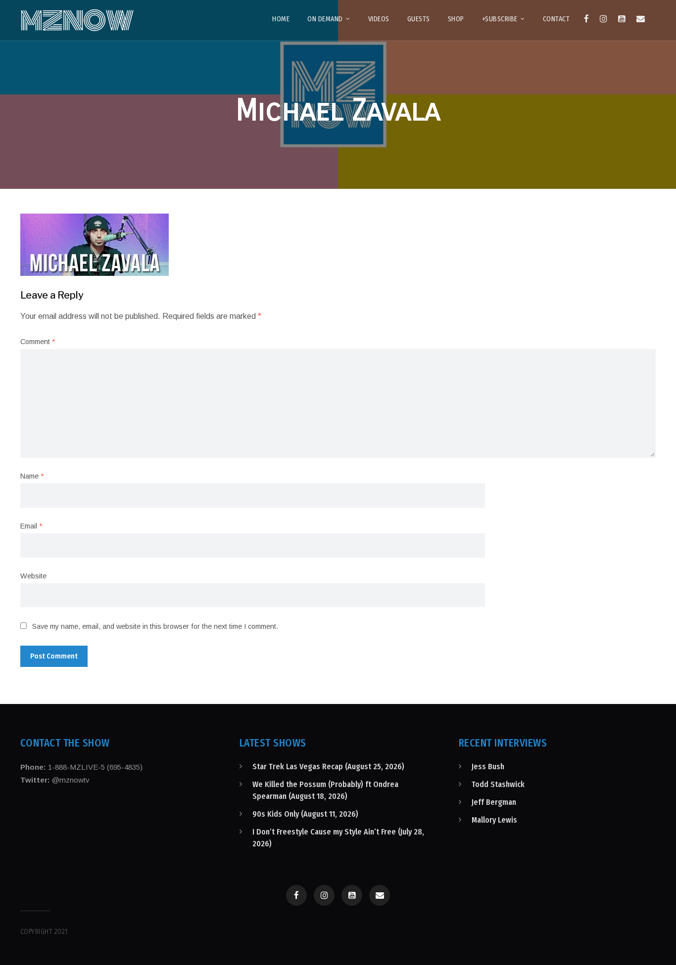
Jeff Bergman (494, 802)
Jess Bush (488, 766)
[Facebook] (586, 19)
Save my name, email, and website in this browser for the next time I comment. (155, 626)
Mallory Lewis (494, 820)
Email (31, 526)
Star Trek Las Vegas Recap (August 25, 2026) (328, 766)
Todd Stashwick (498, 784)
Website (33, 576)
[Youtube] (622, 19)
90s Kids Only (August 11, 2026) (305, 814)
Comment (37, 342)
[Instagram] (603, 19)
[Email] (640, 19)
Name (32, 476)
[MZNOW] (77, 20)
